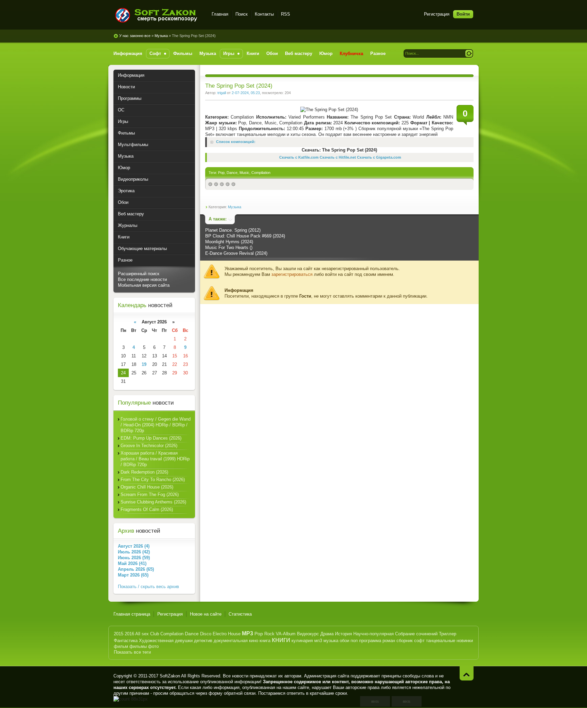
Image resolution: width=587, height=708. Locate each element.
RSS (285, 14)
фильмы (138, 646)
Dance (232, 173)
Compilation (260, 173)
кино (253, 640)
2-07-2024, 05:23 (246, 93)
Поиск (241, 14)
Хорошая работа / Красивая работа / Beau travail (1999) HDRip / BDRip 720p (155, 458)
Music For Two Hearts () (228, 247)
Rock (269, 633)
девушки (184, 640)
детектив (203, 640)
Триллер (447, 633)
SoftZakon (170, 675)
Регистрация (436, 14)
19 (144, 364)
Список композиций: (235, 142)
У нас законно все (134, 36)
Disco (205, 633)
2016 (129, 633)
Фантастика (126, 640)
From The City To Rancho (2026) (153, 479)
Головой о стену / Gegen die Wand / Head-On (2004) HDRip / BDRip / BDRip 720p (156, 425)
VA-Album (286, 633)
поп (354, 640)
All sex (142, 633)
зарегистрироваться (292, 274)
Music (244, 173)
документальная (231, 640)
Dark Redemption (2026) (144, 472)
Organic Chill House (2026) (147, 487)
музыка (330, 640)
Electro (220, 633)
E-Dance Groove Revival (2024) (236, 253)
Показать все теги (132, 652)
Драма (327, 633)
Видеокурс (308, 633)
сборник (404, 640)
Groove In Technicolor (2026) (149, 445)
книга (265, 640)
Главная (220, 14)
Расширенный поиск (138, 273)
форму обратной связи (232, 693)
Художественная (156, 640)
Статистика (240, 614)
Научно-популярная (373, 633)
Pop (221, 173)
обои (344, 640)
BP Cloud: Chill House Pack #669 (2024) (245, 235)
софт (419, 640)
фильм (121, 646)
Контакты (264, 14)
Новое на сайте (205, 614)
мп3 (318, 640)
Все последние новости (142, 279)
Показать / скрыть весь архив (148, 586)
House (234, 633)
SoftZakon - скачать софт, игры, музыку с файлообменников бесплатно (158, 15)
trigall (221, 93)
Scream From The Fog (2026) (150, 494)
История (343, 633)
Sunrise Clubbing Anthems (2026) (153, 502)
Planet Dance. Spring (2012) (233, 230)
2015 (118, 633)
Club (154, 633)
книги (281, 639)
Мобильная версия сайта (144, 285)
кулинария (302, 640)
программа (370, 640)
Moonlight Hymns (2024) (229, 241)
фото (153, 646)
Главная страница (131, 614)
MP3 (247, 633)
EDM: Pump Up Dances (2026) (151, 438)
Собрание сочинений (416, 633)
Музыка (161, 36)
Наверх (467, 673)
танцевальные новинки (449, 640)
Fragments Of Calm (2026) (147, 509)
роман (389, 640)
